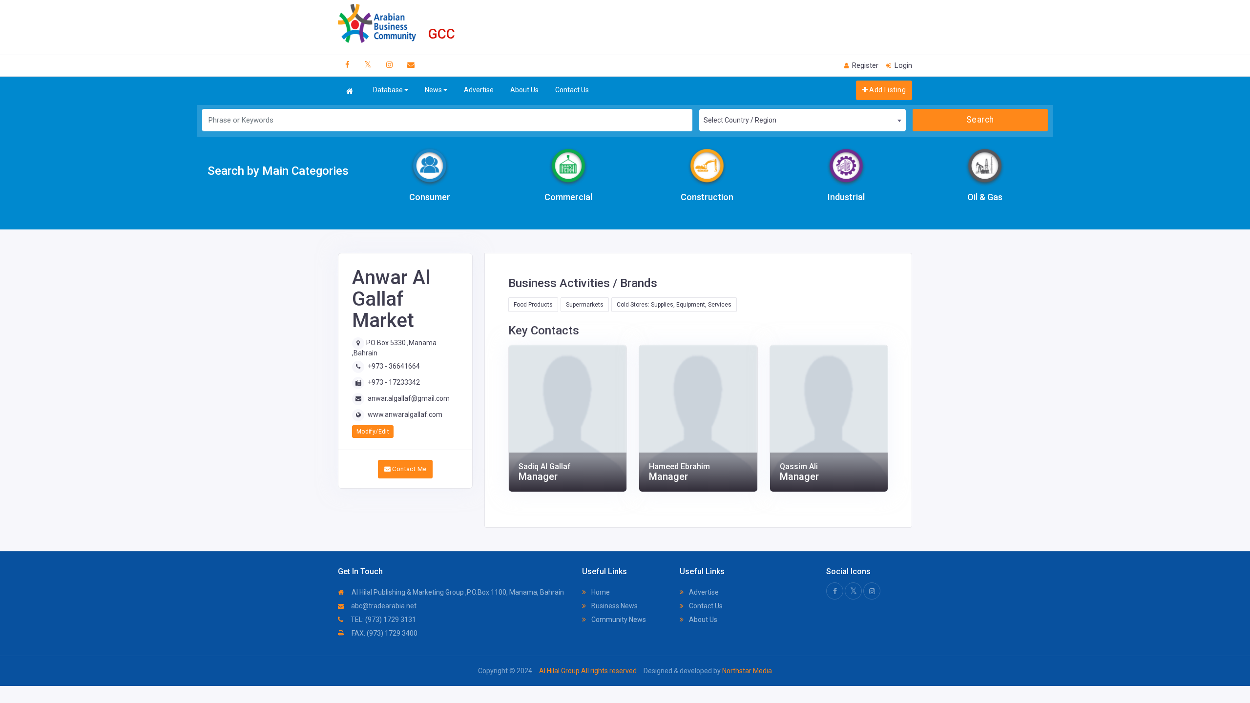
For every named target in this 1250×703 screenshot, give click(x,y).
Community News (618, 619)
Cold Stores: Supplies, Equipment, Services (674, 304)
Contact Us (572, 90)
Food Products (533, 304)
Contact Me (408, 469)
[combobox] (802, 120)
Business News (614, 606)
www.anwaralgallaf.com (405, 414)
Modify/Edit (372, 431)
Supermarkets (585, 304)
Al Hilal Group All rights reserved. (589, 671)
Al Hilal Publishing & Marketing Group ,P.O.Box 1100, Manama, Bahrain (457, 592)
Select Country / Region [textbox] (740, 120)
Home (600, 592)
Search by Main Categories (278, 171)
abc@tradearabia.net (383, 606)
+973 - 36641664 (394, 366)
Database (388, 90)
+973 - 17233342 (394, 382)
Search (980, 119)
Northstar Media (746, 671)
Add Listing (887, 90)
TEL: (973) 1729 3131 (382, 619)
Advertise (479, 90)
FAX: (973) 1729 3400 (383, 633)
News (434, 90)
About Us (524, 90)
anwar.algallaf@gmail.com (409, 398)
